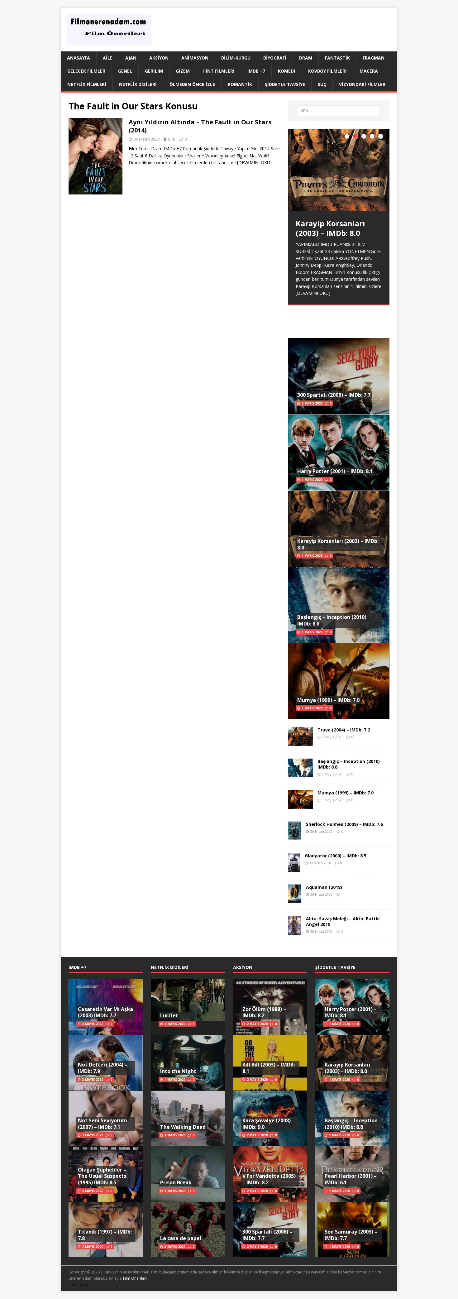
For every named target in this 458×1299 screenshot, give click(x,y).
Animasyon (194, 58)
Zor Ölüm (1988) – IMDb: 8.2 (264, 1012)
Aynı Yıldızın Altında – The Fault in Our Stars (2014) (200, 126)
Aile (107, 58)
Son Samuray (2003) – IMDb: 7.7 (351, 1235)
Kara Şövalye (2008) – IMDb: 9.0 (268, 1123)
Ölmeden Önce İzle (192, 84)
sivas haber (80, 1284)
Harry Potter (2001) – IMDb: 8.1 (335, 471)
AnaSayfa (78, 58)
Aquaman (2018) (324, 887)
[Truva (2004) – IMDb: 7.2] (300, 742)
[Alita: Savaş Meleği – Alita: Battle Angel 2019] (294, 931)
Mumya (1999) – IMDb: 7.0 (328, 700)
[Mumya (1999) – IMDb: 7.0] (300, 805)
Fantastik (337, 58)
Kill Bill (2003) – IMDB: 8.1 (268, 1068)
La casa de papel (180, 1238)
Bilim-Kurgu (235, 58)
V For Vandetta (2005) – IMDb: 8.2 (269, 1179)
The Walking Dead (183, 1127)
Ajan (130, 58)
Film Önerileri (135, 1278)
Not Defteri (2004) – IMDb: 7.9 (102, 1068)
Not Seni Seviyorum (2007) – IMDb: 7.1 (102, 1123)
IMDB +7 (256, 71)
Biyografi (274, 58)
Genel (125, 71)
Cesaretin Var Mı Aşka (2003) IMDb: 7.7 (105, 1012)
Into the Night (178, 1071)
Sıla (171, 139)
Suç (322, 84)
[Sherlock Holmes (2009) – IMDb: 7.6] (294, 836)
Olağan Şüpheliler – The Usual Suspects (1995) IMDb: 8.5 (102, 1176)
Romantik (240, 84)
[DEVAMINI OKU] (254, 162)
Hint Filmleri (219, 71)
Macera (369, 71)
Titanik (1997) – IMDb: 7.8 (105, 1235)
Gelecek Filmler (86, 71)
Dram (305, 58)
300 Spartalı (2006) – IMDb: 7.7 (333, 394)
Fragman (373, 58)
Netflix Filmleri (86, 84)
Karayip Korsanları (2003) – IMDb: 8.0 (338, 544)
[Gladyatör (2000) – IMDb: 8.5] (294, 868)
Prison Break (176, 1182)
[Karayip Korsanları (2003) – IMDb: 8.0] (338, 170)
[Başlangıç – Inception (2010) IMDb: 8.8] (300, 773)
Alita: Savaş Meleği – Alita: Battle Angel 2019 (343, 921)
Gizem (183, 71)
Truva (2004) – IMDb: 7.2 (343, 730)
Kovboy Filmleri (327, 71)
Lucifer (169, 1015)
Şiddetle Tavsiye (285, 84)
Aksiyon (159, 58)
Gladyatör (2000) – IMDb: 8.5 (335, 856)
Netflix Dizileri (138, 84)
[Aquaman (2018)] (294, 900)
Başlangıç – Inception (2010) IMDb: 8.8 (331, 620)
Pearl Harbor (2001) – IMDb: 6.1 (351, 1179)
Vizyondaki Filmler (362, 84)
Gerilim (154, 71)
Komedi (286, 71)
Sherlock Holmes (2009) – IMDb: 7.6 (344, 824)
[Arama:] (338, 110)
